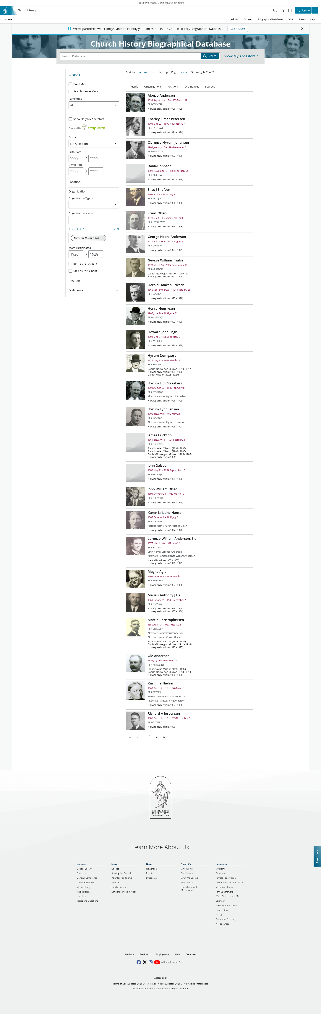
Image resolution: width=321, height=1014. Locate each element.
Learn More (238, 28)
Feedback (317, 856)
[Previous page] (137, 736)
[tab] (134, 87)
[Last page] (164, 736)
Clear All (74, 74)
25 (182, 72)
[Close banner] (302, 28)
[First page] (130, 736)
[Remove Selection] (101, 237)
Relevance (145, 72)
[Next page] (156, 736)
